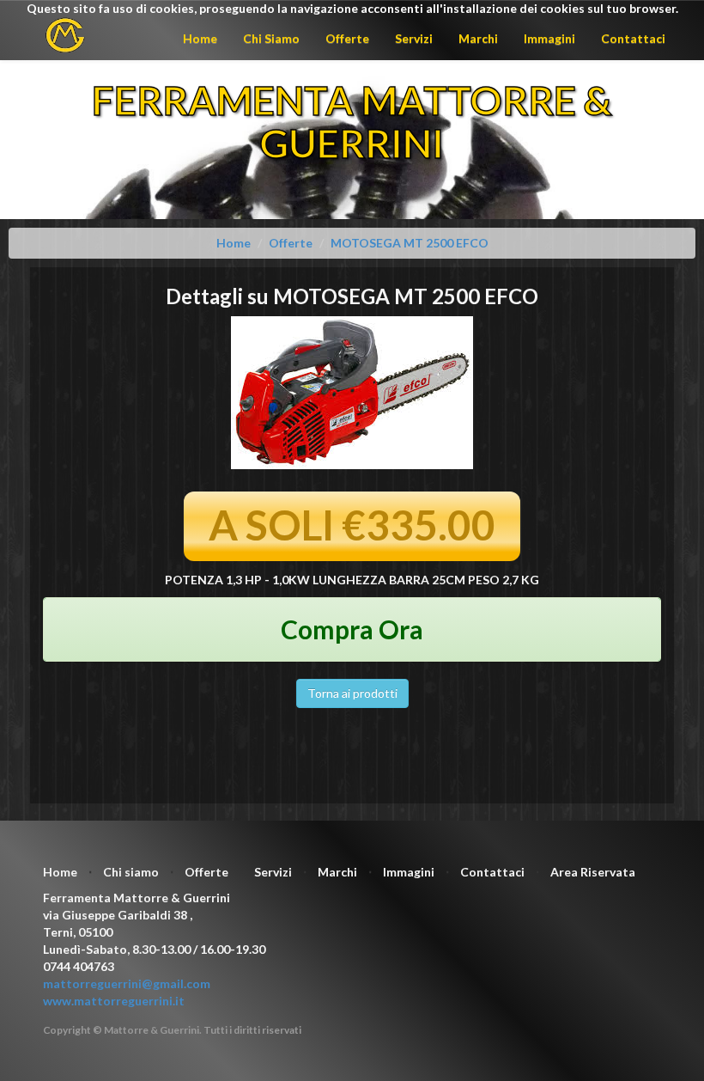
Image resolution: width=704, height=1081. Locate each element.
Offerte (347, 38)
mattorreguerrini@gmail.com (126, 983)
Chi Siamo (271, 38)
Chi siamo (131, 871)
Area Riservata (592, 871)
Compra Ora (352, 629)
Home (200, 38)
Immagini (549, 38)
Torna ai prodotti (352, 693)
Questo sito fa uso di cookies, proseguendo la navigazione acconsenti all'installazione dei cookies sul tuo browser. (352, 8)
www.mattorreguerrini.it (114, 1000)
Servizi (414, 38)
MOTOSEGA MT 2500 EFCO (410, 242)
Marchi (478, 38)
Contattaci (633, 38)
